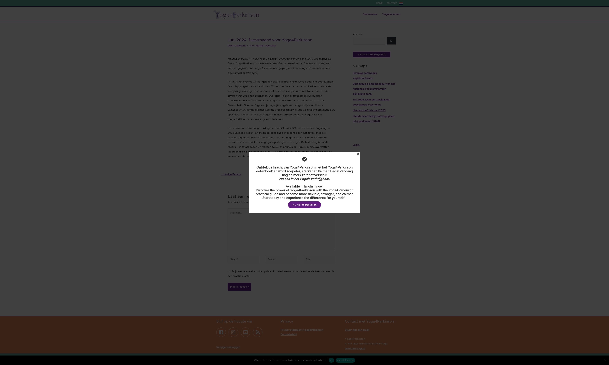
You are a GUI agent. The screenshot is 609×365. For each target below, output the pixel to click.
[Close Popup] (358, 154)
